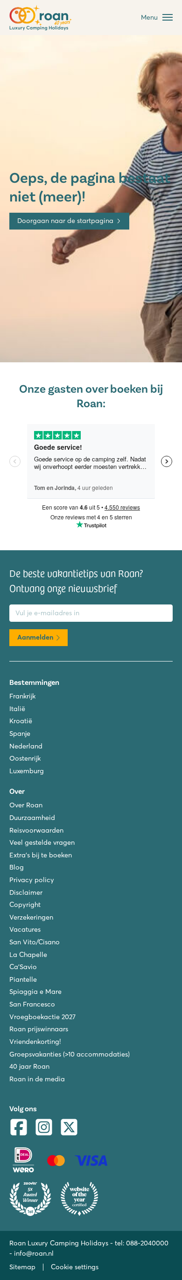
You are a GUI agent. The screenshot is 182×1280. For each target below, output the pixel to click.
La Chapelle (28, 954)
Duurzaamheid (32, 817)
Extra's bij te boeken (40, 855)
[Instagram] (44, 1128)
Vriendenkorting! (35, 1041)
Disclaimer (25, 892)
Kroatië (20, 721)
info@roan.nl (34, 1253)
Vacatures (25, 929)
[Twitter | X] (69, 1128)
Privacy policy (31, 880)
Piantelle (23, 979)
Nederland (25, 746)
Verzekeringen (31, 917)
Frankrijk (22, 696)
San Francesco (32, 1004)
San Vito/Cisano (34, 942)
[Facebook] (18, 1128)
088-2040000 (147, 1243)
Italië (17, 709)
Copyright (25, 904)
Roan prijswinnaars (38, 1029)
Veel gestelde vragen (42, 842)
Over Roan (25, 805)
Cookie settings (74, 1267)
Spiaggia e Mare (35, 991)
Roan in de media (37, 1079)
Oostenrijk (25, 758)
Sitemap (22, 1267)
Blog (16, 867)
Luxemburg (26, 771)
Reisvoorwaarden (36, 830)
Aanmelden (35, 637)
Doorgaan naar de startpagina (65, 220)
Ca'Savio (23, 967)
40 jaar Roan (29, 1066)
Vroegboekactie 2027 (42, 1017)
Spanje (19, 733)
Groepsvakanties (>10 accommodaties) (69, 1054)
